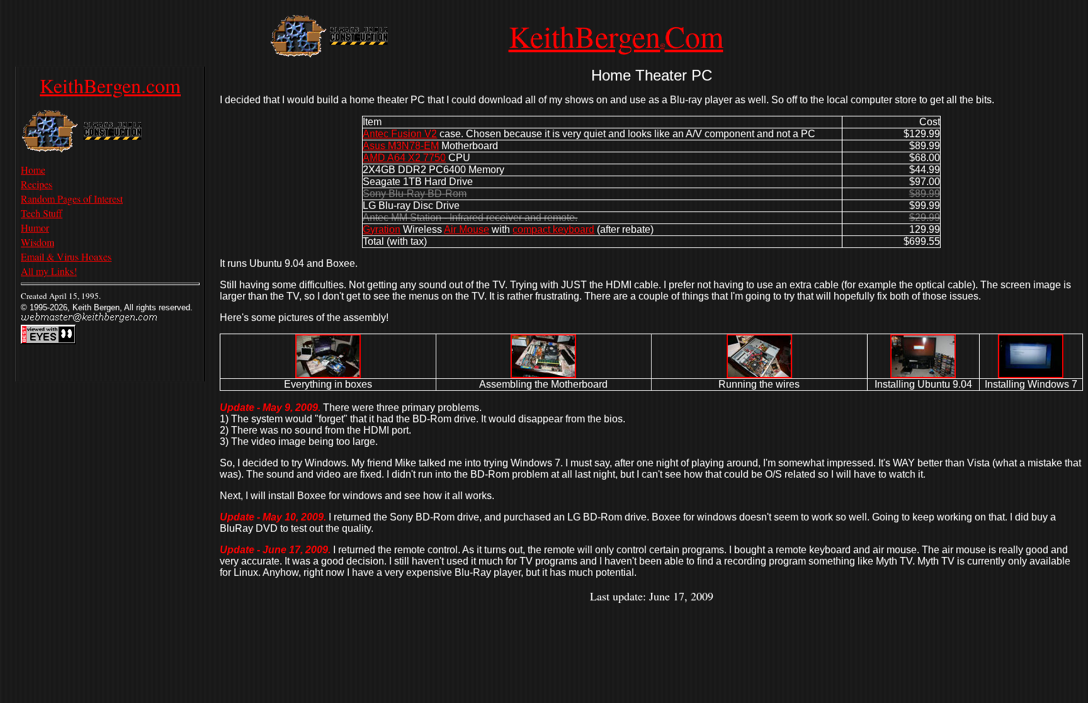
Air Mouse (466, 229)
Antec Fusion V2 (400, 133)
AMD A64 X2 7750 (404, 157)
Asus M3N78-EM (401, 145)
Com (694, 36)
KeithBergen (584, 36)
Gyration (381, 229)
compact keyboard (553, 229)
